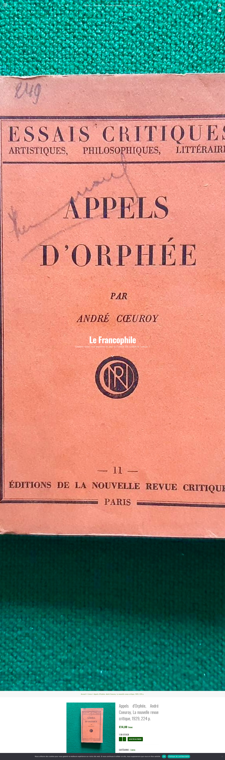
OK (164, 756)
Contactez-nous (134, 5)
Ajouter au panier (135, 739)
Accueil (87, 5)
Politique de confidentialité (179, 756)
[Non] (222, 756)
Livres (90, 694)
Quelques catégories (114, 5)
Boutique (97, 5)
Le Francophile (112, 339)
